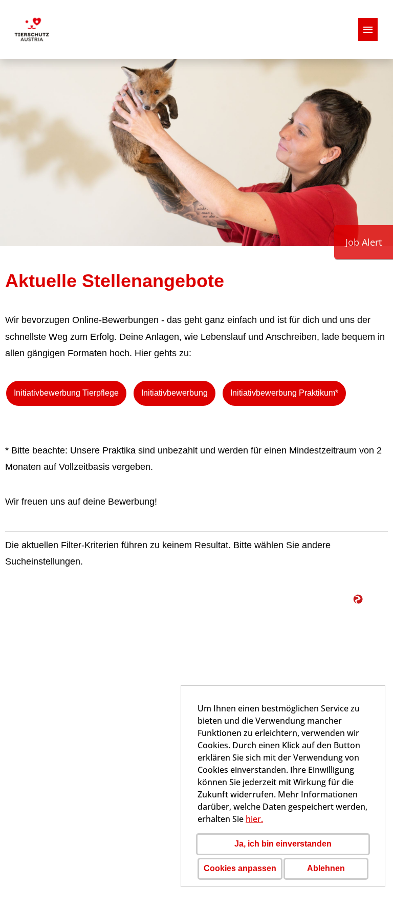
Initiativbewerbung (174, 392)
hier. (254, 819)
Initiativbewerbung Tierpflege (66, 392)
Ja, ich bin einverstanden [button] (283, 843)
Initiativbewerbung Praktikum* (284, 392)
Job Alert (363, 242)
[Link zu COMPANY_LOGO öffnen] (32, 29)
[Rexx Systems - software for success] (370, 601)
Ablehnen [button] (326, 868)
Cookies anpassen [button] (240, 868)
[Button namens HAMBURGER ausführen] (368, 29)
